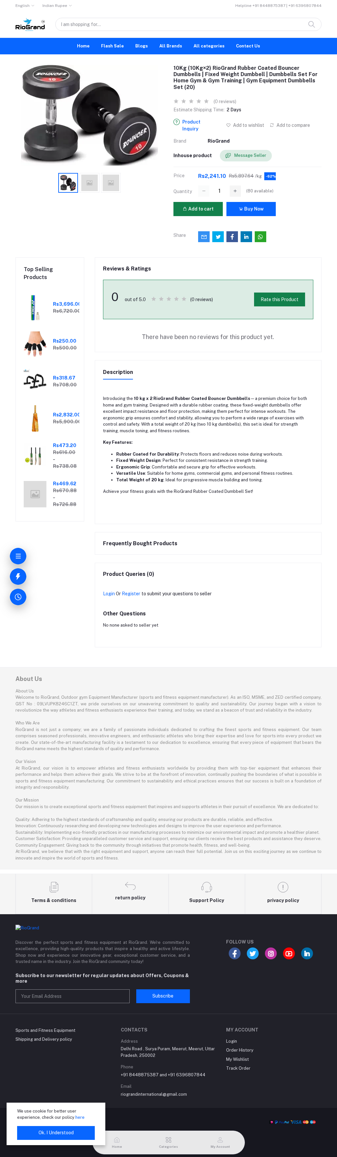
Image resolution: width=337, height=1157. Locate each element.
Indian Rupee (54, 5)
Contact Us (248, 45)
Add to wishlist (248, 125)
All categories (209, 45)
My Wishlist (237, 1059)
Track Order (238, 1068)
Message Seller (249, 155)
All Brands (170, 45)
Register (131, 593)
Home (83, 45)
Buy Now (253, 209)
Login (109, 593)
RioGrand (219, 141)
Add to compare (292, 125)
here (80, 1117)
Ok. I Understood (56, 1132)
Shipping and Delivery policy (43, 1039)
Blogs (141, 45)
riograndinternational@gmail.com (154, 1094)
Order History (239, 1050)
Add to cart (200, 209)
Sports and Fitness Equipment (45, 1030)
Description (118, 372)
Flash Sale (112, 45)
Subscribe (162, 996)
